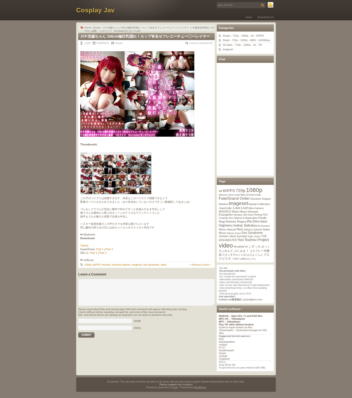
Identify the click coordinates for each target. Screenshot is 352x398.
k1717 (222, 347)
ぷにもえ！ (241, 250)
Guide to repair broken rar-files (236, 327)
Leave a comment (199, 43)
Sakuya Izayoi (234, 233)
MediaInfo (89, 234)
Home (248, 17)
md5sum (89, 260)
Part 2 (109, 249)
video (164, 264)
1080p (87, 264)
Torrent (84, 245)
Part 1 (99, 249)
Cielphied (224, 359)
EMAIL (137, 328)
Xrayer (222, 353)
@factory (223, 195)
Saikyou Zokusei (253, 229)
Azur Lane (234, 194)
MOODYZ (225, 211)
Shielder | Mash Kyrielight (233, 236)
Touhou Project (256, 240)
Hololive (106, 264)
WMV (253, 40)
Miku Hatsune (256, 208)
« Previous (196, 264)
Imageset (228, 49)
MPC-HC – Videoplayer (232, 318)
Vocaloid (238, 246)
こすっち (255, 246)
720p (236, 35)
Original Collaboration (245, 218)
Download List (265, 17)
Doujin (97, 27)
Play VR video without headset (236, 324)
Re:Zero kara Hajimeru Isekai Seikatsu (243, 223)
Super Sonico (254, 236)
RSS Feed (271, 5)
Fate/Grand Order (234, 198)
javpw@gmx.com (252, 299)
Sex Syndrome (151, 264)
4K (220, 191)
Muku (235, 211)
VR (260, 45)
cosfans (223, 344)
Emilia (258, 195)
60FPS (96, 264)
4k (252, 35)
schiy (175, 387)
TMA (240, 240)
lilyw (221, 339)
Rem (240, 229)
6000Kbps (264, 40)
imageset (137, 264)
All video (227, 45)
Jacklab (223, 356)
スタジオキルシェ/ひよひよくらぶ (242, 254)
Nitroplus (238, 215)
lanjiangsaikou (227, 341)
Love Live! (240, 208)
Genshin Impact (260, 198)
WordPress (200, 387)
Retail (226, 40)
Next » (207, 264)
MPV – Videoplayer (230, 321)
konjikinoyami (226, 350)
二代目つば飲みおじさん (244, 258)
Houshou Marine (121, 264)
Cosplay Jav (95, 10)
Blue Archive (247, 194)
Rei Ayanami (263, 226)
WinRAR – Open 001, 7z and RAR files (241, 316)
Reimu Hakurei (227, 229)
